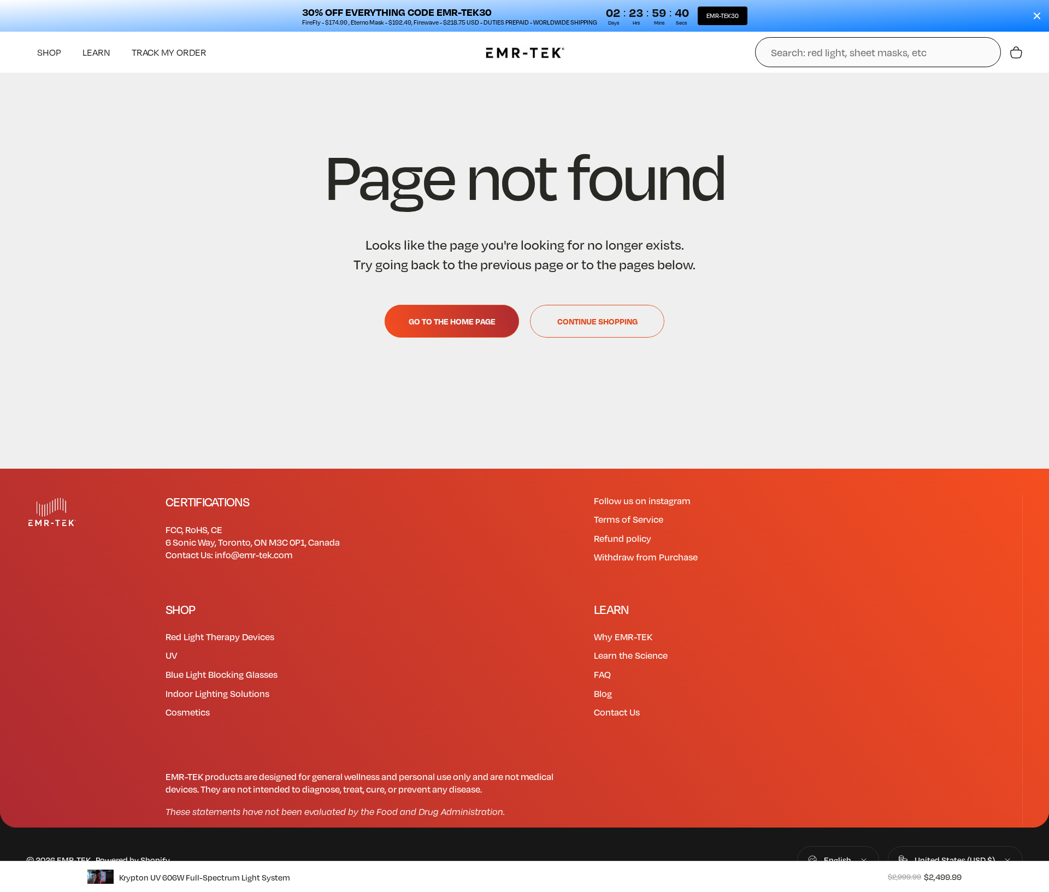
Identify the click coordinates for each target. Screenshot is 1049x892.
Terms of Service (628, 519)
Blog (603, 694)
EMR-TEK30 (722, 15)
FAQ (602, 675)
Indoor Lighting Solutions (217, 694)
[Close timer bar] (1037, 15)
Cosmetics (188, 712)
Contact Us (617, 712)
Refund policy (622, 539)
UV (171, 655)
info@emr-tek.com (253, 554)
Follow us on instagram (642, 501)
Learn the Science (631, 655)
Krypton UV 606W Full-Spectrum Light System (204, 877)
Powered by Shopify (133, 859)
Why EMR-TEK (623, 637)
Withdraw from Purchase (646, 557)
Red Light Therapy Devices (220, 637)
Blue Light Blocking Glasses (222, 675)
